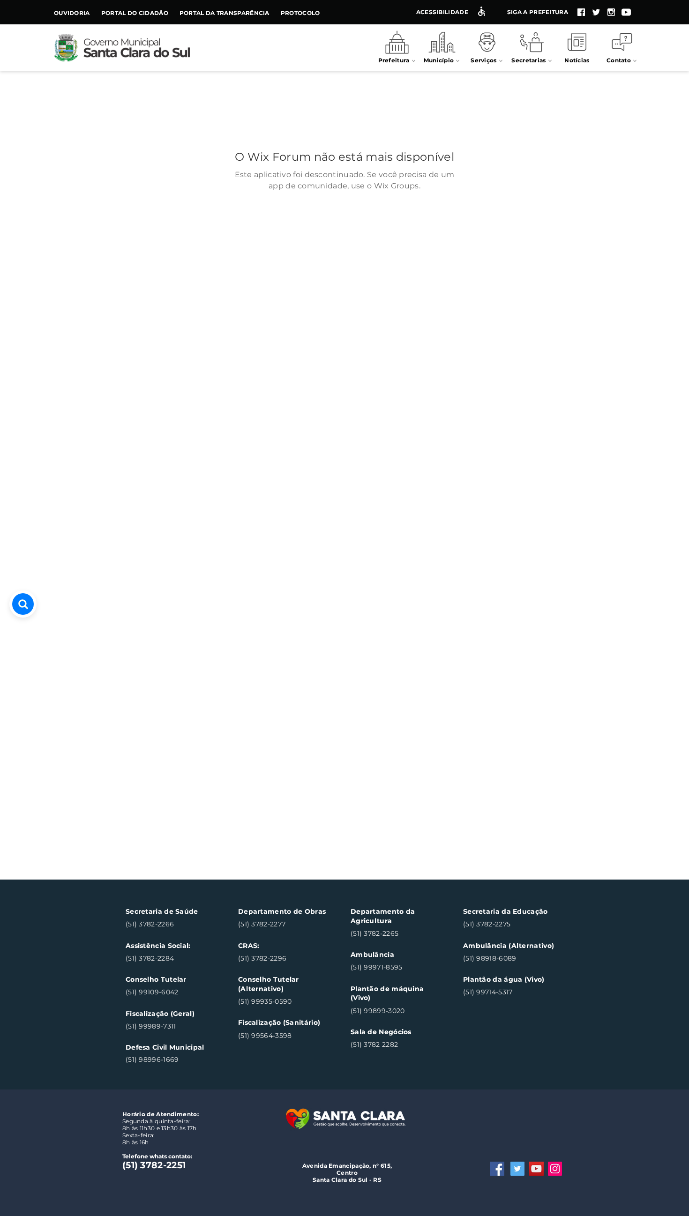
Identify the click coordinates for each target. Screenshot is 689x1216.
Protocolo (300, 12)
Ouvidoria (72, 12)
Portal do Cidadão (134, 12)
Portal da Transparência (225, 12)
